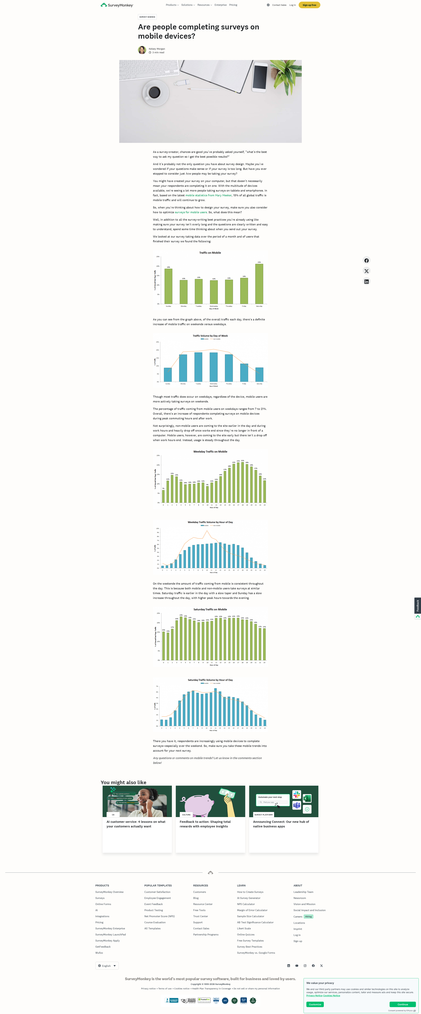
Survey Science (147, 17)
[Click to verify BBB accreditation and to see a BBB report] (171, 1002)
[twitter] (367, 270)
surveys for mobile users (191, 212)
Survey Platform (264, 814)
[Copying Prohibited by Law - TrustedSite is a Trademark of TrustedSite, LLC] (204, 1002)
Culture (186, 814)
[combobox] (107, 966)
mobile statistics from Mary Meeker (209, 195)
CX (113, 814)
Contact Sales (279, 4)
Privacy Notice (314, 995)
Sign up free (309, 5)
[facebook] (367, 260)
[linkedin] (367, 281)
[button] (417, 608)
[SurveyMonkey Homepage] (117, 5)
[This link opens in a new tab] (289, 965)
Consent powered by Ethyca (400, 1010)
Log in (292, 4)
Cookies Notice (331, 995)
